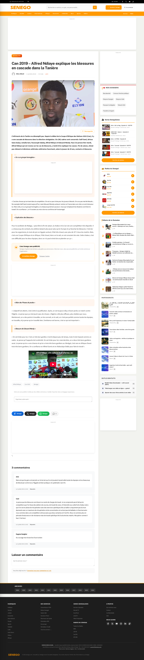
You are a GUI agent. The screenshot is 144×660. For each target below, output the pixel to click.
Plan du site (62, 649)
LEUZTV (75, 616)
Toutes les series (118, 160)
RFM (74, 629)
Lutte (9, 630)
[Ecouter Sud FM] (132, 188)
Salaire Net (44, 613)
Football (10, 627)
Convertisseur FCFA (46, 607)
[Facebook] (122, 1)
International (38, 14)
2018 (67, 590)
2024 (30, 590)
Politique (14, 14)
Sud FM (75, 634)
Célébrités (65, 14)
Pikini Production (77, 618)
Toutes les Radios (78, 626)
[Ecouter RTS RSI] (132, 200)
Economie (10, 616)
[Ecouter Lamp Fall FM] (132, 206)
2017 (73, 590)
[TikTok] (133, 1)
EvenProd (76, 613)
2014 (92, 590)
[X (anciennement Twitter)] (126, 1)
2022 (42, 590)
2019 (61, 590)
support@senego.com (95, 647)
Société (22, 14)
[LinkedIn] (125, 623)
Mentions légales (70, 649)
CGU (107, 616)
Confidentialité (81, 649)
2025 (23, 590)
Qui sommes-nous (111, 607)
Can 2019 (27, 384)
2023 (36, 590)
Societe (10, 610)
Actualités (17, 56)
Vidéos (86, 14)
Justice (29, 14)
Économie (56, 14)
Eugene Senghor (21, 534)
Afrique (47, 14)
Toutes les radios (118, 213)
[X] (112, 623)
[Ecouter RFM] (132, 175)
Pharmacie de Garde (46, 618)
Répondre (32, 489)
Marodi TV (76, 610)
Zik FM (75, 632)
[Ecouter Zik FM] (132, 181)
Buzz (72, 14)
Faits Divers (11, 632)
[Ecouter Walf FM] (132, 194)
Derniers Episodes (78, 607)
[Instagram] (121, 623)
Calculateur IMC (45, 621)
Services (125, 14)
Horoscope (44, 624)
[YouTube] (129, 1)
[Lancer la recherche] (95, 7)
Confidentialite (110, 613)
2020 (55, 590)
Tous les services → (46, 630)
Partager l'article (44, 256)
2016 (80, 590)
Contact (108, 610)
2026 (17, 590)
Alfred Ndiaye (17, 384)
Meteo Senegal (45, 610)
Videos (9, 635)
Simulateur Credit (45, 627)
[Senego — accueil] (21, 7)
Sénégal (36, 384)
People (9, 621)
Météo (131, 14)
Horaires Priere (45, 616)
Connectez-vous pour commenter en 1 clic (39, 571)
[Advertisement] (72, 34)
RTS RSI (75, 637)
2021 (48, 590)
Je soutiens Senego (28, 256)
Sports (79, 14)
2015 (86, 590)
